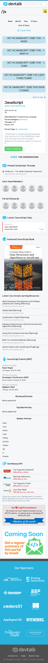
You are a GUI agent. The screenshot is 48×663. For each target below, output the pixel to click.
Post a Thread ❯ (13, 149)
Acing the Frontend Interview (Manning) (20, 333)
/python (5, 442)
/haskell (5, 456)
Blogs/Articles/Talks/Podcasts (16, 174)
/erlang (5, 438)
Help (23, 656)
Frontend (23, 119)
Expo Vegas (7, 368)
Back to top (38, 97)
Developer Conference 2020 (15, 377)
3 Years (34, 21)
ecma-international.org (15, 106)
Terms (25, 659)
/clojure (5, 445)
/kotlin (4, 431)
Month (18, 21)
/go (3, 449)
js (4, 11)
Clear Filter (25, 30)
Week (10, 21)
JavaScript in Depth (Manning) (15, 317)
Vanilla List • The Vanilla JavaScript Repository (23, 171)
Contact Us (13, 656)
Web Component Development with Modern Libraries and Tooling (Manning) (21, 302)
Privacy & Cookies (37, 659)
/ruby (4, 434)
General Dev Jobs (11, 229)
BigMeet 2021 (8, 387)
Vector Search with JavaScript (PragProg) (20, 347)
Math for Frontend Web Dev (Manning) (19, 340)
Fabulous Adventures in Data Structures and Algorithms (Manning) (22, 325)
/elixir (4, 423)
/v (3, 453)
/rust (4, 427)
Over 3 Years (23, 25)
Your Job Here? (11, 227)
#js (17, 129)
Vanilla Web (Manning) (11, 310)
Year (26, 21)
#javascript (23, 129)
